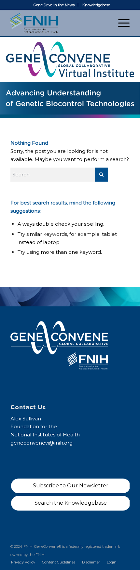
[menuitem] (54, 5)
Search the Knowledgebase (71, 503)
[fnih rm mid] (57, 23)
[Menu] (121, 23)
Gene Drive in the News (54, 5)
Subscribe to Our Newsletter (70, 485)
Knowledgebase (96, 5)
